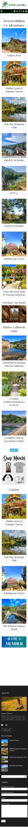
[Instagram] (17, 11)
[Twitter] (24, 11)
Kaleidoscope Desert (14, 258)
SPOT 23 (14, 193)
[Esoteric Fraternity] (14, 211)
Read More (7, 730)
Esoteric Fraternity (14, 225)
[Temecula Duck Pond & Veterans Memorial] (14, 276)
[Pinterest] (21, 11)
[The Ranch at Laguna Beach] (14, 611)
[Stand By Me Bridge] (14, 145)
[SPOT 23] (14, 178)
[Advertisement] (14, 670)
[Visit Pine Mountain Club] (14, 109)
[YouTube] (26, 11)
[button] (14, 641)
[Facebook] (15, 11)
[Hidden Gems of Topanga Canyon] (14, 73)
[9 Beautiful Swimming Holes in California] (14, 347)
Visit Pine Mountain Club (18, 757)
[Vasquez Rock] (14, 40)
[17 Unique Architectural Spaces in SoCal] (14, 383)
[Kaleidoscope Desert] (14, 244)
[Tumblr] (19, 11)
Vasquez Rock (14, 55)
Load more (14, 450)
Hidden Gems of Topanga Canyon (18, 749)
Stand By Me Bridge (14, 160)
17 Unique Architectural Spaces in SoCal (14, 401)
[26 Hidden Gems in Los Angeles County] (14, 423)
